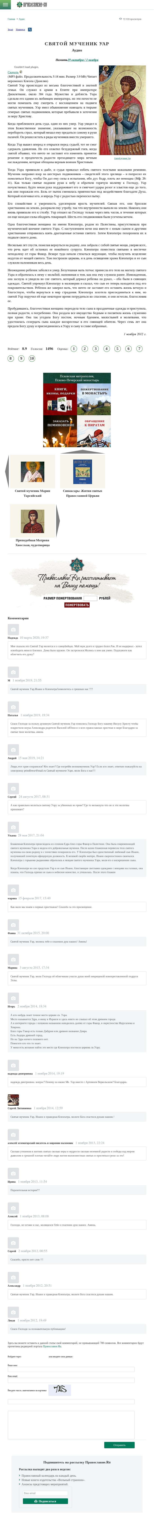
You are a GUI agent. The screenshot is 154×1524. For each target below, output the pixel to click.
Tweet (10, 29)
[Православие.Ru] (32, 4)
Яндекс (39, 1356)
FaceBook (25, 1356)
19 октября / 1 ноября (83, 60)
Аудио (22, 18)
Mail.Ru (45, 1356)
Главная (11, 18)
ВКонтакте (32, 1356)
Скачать (13, 72)
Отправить (119, 1445)
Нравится (20, 29)
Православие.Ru (52, 1346)
